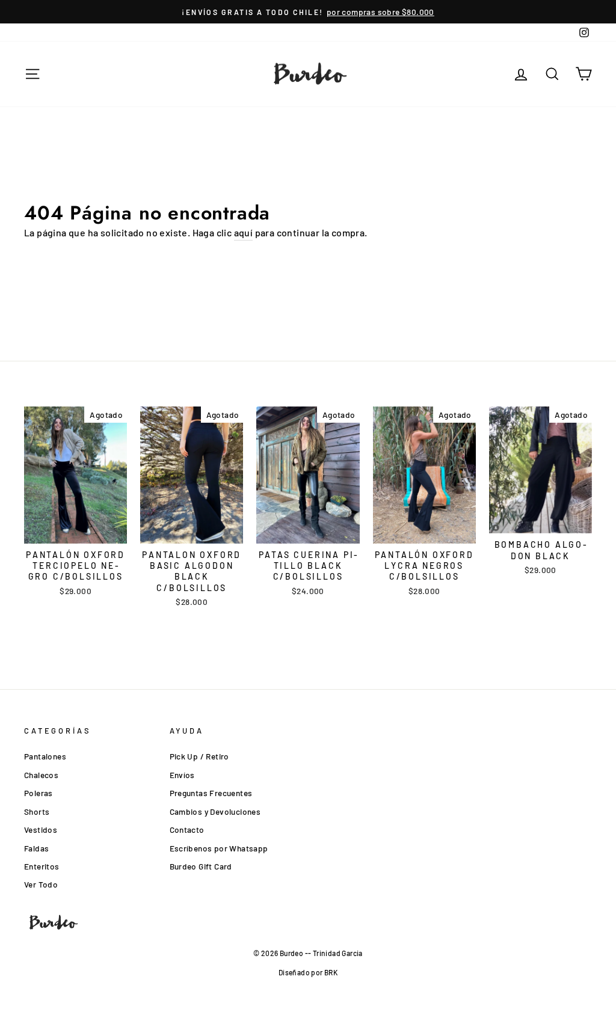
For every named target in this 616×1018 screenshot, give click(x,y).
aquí (243, 232)
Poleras (38, 793)
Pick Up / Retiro (199, 756)
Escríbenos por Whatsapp (219, 848)
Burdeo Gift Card (201, 866)
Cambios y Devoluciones (215, 811)
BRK (330, 972)
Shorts (36, 811)
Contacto (187, 829)
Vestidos (40, 829)
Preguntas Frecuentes (211, 793)
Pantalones (45, 756)
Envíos (182, 775)
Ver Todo (41, 884)
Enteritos (42, 866)
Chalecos (41, 775)
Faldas (36, 848)
